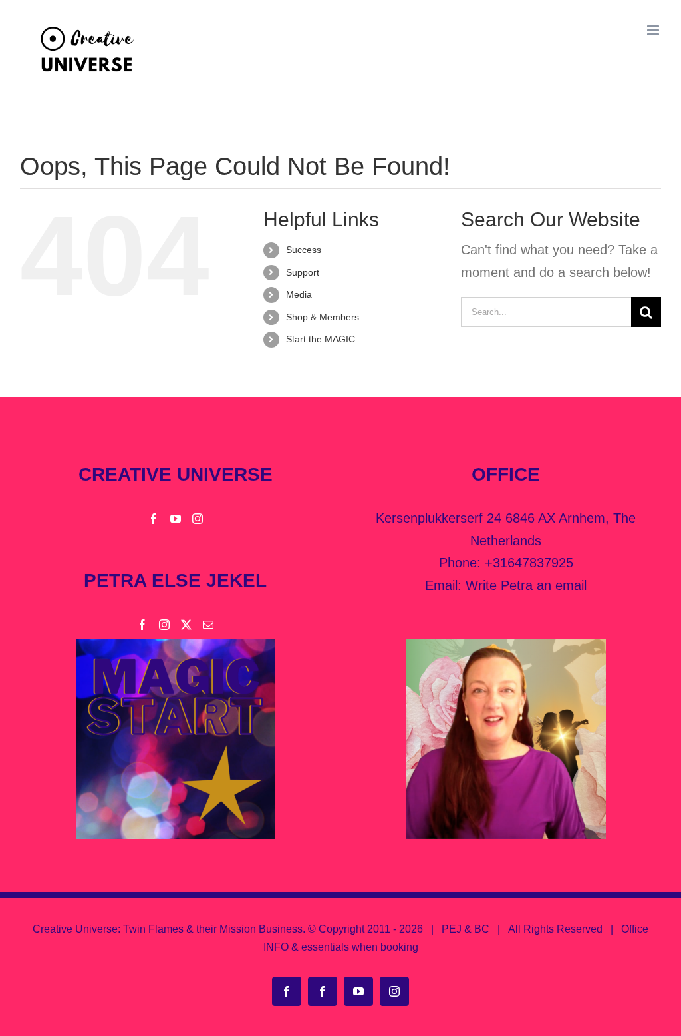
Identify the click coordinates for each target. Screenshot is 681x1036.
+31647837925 (529, 562)
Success (303, 249)
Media (299, 294)
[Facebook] (153, 518)
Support (302, 272)
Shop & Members (322, 317)
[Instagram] (197, 518)
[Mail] (208, 624)
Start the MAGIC (320, 339)
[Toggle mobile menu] (654, 30)
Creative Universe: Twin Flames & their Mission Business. (169, 929)
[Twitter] (186, 624)
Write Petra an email (526, 585)
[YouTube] (175, 518)
